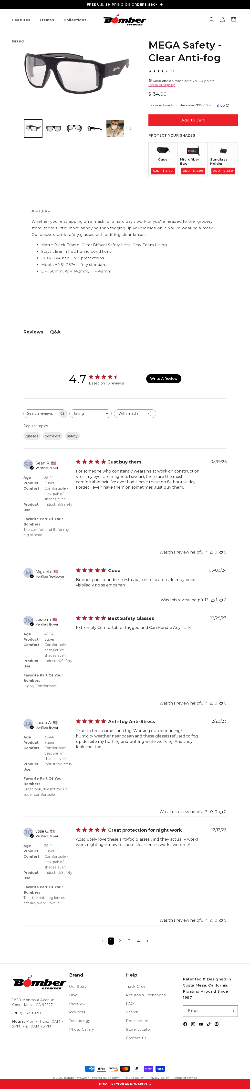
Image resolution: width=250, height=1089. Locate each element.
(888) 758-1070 (26, 1013)
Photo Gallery (81, 1029)
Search (132, 1012)
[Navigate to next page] (147, 941)
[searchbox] (41, 414)
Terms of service (185, 1077)
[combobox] (90, 413)
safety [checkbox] (72, 436)
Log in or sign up (161, 85)
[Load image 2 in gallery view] (54, 129)
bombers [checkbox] (52, 436)
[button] (125, 1084)
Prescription (137, 1020)
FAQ (130, 1003)
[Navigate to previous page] (103, 941)
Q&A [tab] (55, 332)
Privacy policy (159, 1077)
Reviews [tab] (33, 332)
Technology (79, 1020)
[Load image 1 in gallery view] (33, 129)
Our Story (78, 986)
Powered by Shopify (104, 1077)
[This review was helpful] (211, 552)
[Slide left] (17, 128)
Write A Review (163, 378)
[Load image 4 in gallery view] (95, 129)
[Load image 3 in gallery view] (74, 129)
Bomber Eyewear (76, 1077)
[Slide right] (130, 128)
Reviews (76, 1003)
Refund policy (134, 1077)
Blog (73, 995)
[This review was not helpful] (221, 552)
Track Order (136, 986)
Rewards (77, 1012)
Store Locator (138, 1029)
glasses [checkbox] (32, 436)
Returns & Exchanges (146, 995)
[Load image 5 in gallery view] (115, 129)
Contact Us (136, 1038)
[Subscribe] (232, 1011)
